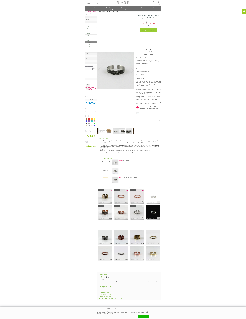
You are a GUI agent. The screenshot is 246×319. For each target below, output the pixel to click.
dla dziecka (88, 56)
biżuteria (87, 21)
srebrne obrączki (158, 120)
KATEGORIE (88, 13)
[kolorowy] (94, 125)
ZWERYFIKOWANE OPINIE (106, 158)
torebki (87, 60)
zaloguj (153, 4)
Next (132, 70)
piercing (88, 51)
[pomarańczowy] (92, 119)
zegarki (88, 49)
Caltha (150, 49)
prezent (94, 103)
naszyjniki (89, 40)
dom (87, 53)
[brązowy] (86, 119)
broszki (88, 26)
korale (88, 35)
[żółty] (94, 119)
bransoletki (89, 24)
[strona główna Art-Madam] (123, 3)
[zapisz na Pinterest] (137, 113)
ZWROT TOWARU (105, 292)
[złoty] (92, 125)
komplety (89, 33)
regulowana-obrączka (145, 117)
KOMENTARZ (103, 138)
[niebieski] (86, 121)
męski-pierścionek (153, 117)
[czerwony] (89, 119)
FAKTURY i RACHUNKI (106, 296)
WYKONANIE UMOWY (106, 294)
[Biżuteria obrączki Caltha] (115, 182)
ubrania (87, 63)
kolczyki (88, 31)
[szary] (89, 123)
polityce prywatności (109, 313)
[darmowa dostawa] (91, 67)
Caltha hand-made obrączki (129, 228)
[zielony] (94, 123)
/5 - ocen (148, 51)
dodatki (87, 19)
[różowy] (94, 121)
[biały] (92, 123)
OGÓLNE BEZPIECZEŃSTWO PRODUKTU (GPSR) (111, 298)
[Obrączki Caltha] (115, 165)
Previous (99, 70)
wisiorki (88, 46)
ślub (87, 58)
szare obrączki (150, 120)
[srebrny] (89, 125)
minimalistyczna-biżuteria (141, 120)
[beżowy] (86, 125)
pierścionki (89, 44)
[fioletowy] (89, 121)
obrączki (151, 54)
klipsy (88, 28)
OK (143, 316)
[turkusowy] (92, 121)
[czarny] (86, 123)
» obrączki (88, 42)
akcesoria (88, 17)
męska (88, 38)
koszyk (159, 4)
